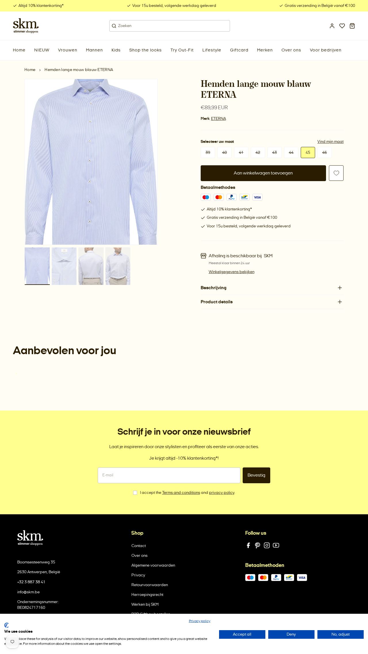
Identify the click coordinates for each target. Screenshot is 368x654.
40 (224, 152)
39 (208, 152)
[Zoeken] (114, 25)
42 (258, 152)
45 (308, 152)
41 (241, 152)
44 (291, 152)
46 (324, 152)
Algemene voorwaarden (153, 565)
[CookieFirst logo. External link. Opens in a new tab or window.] (6, 625)
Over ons (139, 555)
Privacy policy (199, 621)
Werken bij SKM (145, 604)
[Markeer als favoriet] (336, 173)
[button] (42, 50)
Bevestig (256, 475)
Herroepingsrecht (147, 594)
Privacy (138, 575)
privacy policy (221, 492)
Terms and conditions (181, 492)
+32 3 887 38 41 (31, 582)
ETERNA (218, 118)
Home (29, 70)
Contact (138, 546)
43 (274, 152)
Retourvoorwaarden (149, 585)
